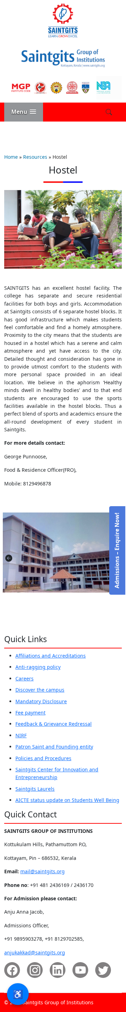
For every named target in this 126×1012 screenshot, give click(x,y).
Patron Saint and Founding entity (54, 746)
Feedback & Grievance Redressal (53, 723)
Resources (35, 157)
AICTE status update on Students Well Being (67, 800)
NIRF (21, 735)
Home (11, 157)
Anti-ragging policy (38, 667)
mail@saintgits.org (42, 871)
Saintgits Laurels (35, 788)
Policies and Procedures (43, 758)
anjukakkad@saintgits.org (34, 952)
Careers (24, 678)
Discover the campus (39, 689)
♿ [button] (18, 994)
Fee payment (30, 712)
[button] (24, 112)
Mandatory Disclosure (41, 701)
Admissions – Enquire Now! (117, 550)
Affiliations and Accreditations (50, 655)
